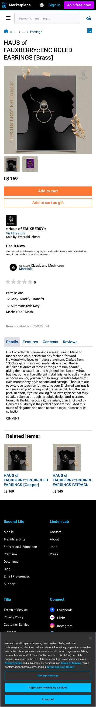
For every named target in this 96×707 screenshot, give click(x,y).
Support (9, 584)
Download (11, 561)
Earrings (36, 32)
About (54, 539)
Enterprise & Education (20, 547)
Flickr (60, 618)
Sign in (54, 5)
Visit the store (15, 233)
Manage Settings (48, 675)
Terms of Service (15, 610)
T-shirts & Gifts (14, 539)
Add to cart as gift (48, 202)
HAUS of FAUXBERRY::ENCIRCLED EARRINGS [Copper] (26, 480)
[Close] (90, 638)
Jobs (53, 547)
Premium (10, 554)
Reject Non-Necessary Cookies (48, 687)
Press (54, 554)
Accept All (47, 699)
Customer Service (16, 624)
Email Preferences (17, 576)
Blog (7, 569)
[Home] (6, 31)
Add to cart (48, 191)
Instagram (64, 626)
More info (26, 269)
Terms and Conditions (60, 667)
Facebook (64, 610)
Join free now (79, 5)
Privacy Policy (13, 617)
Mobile (9, 532)
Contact (55, 532)
